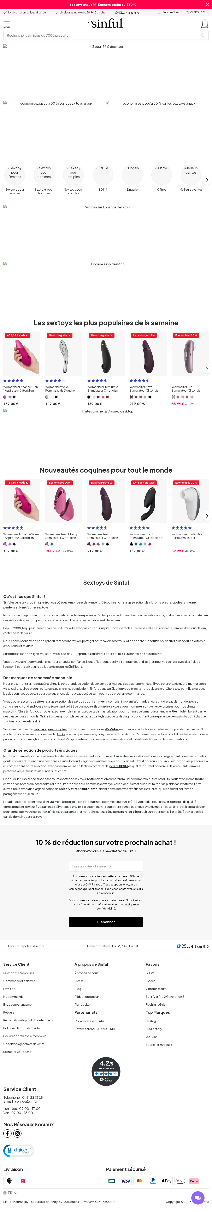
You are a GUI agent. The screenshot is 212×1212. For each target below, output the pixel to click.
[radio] (5, 380)
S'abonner (106, 922)
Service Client (171, 12)
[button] (207, 4)
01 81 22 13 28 (198, 12)
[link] (5, 397)
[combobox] (101, 35)
